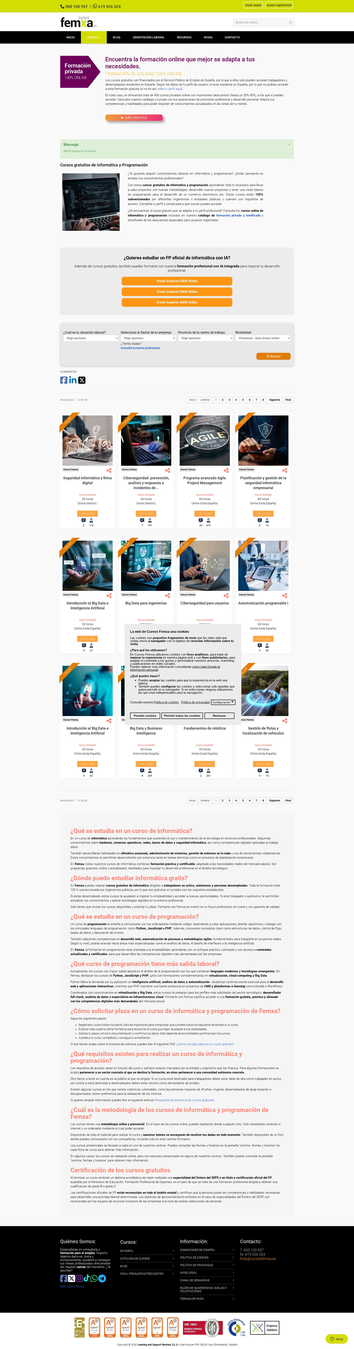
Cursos (93, 37)
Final (288, 399)
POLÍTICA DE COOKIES (194, 1257)
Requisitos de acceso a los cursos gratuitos (184, 1100)
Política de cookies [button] (166, 702)
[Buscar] (291, 22)
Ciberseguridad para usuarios (204, 603)
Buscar (275, 356)
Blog (116, 37)
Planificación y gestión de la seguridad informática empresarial (263, 483)
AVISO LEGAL (188, 1272)
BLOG (123, 1266)
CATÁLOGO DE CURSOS (135, 1258)
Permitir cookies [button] (145, 715)
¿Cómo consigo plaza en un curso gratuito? (205, 1044)
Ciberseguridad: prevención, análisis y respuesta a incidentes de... (146, 483)
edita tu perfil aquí (169, 89)
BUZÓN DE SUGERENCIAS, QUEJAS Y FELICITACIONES (203, 1289)
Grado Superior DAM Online (177, 292)
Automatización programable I (263, 603)
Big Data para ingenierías (146, 603)
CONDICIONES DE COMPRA (197, 1250)
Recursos (184, 37)
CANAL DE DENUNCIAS (194, 1280)
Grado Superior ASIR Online (177, 302)
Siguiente (274, 399)
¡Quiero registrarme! (279, 5)
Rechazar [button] (219, 715)
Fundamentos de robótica (205, 728)
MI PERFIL (126, 1251)
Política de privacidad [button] (195, 702)
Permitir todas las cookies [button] (182, 715)
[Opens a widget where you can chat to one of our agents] (336, 1339)
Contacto (232, 37)
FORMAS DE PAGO (191, 1298)
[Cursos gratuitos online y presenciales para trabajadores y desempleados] (78, 22)
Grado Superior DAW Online (177, 281)
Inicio (70, 37)
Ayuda (208, 37)
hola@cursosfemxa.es (258, 1258)
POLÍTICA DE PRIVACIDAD (196, 1265)
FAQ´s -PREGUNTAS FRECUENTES (141, 1273)
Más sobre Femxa (72, 1286)
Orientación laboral (149, 37)
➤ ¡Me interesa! (134, 117)
